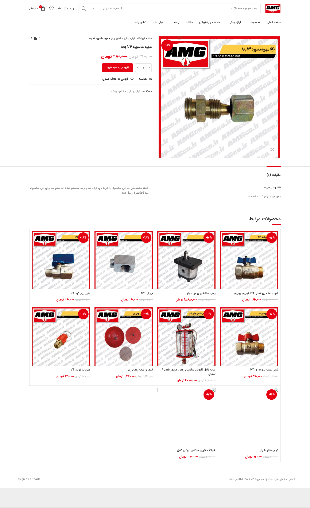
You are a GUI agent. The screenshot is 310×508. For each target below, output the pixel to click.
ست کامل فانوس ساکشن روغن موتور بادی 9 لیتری (189, 371)
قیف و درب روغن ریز (140, 369)
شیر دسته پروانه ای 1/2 (264, 369)
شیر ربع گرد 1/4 (80, 293)
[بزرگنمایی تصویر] (272, 149)
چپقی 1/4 (147, 293)
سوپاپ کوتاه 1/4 (80, 369)
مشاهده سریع (223, 247)
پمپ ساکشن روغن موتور (200, 293)
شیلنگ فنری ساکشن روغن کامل (196, 450)
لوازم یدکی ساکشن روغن (123, 38)
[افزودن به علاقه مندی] (223, 256)
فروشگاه (141, 38)
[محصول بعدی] (31, 38)
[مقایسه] (223, 238)
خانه (149, 38)
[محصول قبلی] (40, 38)
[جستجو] (83, 8)
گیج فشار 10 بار (269, 450)
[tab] (274, 172)
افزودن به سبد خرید (117, 67)
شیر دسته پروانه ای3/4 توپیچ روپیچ (256, 293)
